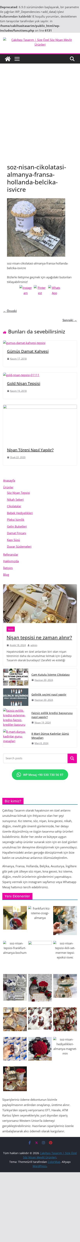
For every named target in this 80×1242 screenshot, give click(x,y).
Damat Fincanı (16, 533)
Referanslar (10, 554)
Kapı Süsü (13, 540)
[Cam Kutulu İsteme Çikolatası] (15, 677)
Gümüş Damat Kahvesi (28, 351)
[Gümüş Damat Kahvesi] (24, 343)
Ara (72, 758)
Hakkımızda (11, 561)
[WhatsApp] (54, 291)
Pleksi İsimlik (15, 520)
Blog (6, 574)
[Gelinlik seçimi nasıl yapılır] (15, 697)
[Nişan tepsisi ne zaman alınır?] (40, 603)
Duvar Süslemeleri (19, 546)
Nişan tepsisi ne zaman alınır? (39, 637)
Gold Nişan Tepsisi (23, 383)
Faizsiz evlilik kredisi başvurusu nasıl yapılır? (52, 715)
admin (33, 645)
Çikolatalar (14, 506)
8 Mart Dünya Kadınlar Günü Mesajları (50, 736)
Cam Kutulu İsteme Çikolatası (50, 674)
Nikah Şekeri (15, 499)
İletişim (8, 568)
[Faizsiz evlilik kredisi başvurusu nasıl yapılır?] (15, 717)
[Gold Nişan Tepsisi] (21, 375)
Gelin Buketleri (17, 526)
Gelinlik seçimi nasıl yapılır (48, 694)
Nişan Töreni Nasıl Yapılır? (30, 450)
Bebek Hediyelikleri (20, 513)
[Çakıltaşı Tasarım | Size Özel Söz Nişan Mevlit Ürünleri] (7, 59)
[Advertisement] (40, 117)
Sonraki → (70, 320)
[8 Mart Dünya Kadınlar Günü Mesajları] (15, 738)
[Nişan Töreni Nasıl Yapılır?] (40, 407)
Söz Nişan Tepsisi (18, 493)
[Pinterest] (40, 291)
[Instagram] (25, 291)
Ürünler (8, 487)
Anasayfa (9, 480)
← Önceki (10, 311)
